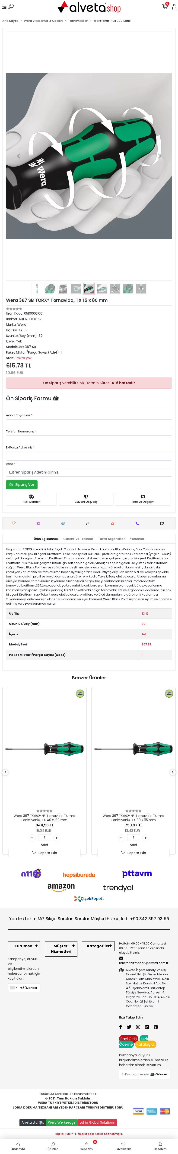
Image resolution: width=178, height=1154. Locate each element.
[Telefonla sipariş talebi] (138, 523)
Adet (10, 463)
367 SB (146, 644)
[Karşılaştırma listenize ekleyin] (89, 523)
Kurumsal (24, 946)
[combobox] (13, 987)
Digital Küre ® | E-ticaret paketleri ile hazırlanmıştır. (89, 1134)
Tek (144, 634)
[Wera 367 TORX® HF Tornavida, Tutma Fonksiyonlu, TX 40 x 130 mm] (44, 749)
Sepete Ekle (47, 853)
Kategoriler (98, 946)
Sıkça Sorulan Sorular (67, 919)
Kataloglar (145, 1044)
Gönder (31, 988)
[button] (18, 156)
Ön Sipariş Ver (22, 484)
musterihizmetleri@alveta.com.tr (143, 963)
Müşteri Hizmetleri (130, 919)
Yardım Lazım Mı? (26, 919)
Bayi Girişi (128, 1038)
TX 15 (145, 613)
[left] (5, 772)
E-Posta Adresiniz (20, 447)
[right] (173, 772)
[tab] (46, 539)
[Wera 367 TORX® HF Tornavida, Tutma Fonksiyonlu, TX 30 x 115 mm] (133, 749)
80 (143, 624)
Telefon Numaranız (21, 431)
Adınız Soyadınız (19, 415)
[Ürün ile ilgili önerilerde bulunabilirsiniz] (163, 523)
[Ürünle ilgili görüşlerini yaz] (64, 523)
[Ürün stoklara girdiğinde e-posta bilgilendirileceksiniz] (114, 523)
